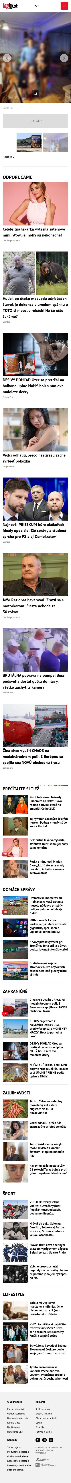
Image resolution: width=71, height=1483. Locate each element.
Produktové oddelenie (18, 1451)
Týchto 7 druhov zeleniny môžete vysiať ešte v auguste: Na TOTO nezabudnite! (46, 1107)
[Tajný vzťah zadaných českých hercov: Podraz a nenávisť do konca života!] (15, 826)
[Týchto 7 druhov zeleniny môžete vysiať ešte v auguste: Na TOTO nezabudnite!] (15, 1109)
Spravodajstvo (14, 1447)
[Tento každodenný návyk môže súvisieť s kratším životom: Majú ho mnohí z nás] (15, 1151)
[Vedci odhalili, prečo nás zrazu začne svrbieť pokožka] (15, 1130)
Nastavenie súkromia (17, 1418)
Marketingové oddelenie (19, 1465)
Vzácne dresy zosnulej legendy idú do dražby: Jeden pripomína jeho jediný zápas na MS (49, 1272)
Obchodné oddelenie (17, 1456)
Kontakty (12, 1440)
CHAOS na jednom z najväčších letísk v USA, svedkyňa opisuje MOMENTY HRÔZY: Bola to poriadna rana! (48, 1028)
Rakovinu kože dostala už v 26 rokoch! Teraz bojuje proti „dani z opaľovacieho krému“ (48, 1169)
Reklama (40, 1401)
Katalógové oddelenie (18, 1460)
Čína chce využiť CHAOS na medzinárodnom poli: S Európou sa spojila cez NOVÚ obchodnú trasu (48, 1005)
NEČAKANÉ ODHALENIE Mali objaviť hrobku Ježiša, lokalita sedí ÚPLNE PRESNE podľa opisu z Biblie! (49, 1070)
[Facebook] (38, 1440)
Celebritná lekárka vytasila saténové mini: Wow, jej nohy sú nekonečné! (49, 844)
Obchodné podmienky (47, 1418)
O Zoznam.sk (14, 1401)
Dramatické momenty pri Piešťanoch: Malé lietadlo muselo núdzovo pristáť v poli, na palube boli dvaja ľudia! (46, 905)
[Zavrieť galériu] (64, 6)
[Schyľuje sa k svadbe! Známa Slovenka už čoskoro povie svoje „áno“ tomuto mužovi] (15, 1353)
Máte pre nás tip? (15, 1469)
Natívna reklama (44, 1431)
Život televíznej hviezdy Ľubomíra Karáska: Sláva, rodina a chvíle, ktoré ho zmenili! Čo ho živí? (46, 803)
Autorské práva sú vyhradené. (44, 1451)
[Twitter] (51, 1440)
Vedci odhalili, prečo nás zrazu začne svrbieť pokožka (48, 1125)
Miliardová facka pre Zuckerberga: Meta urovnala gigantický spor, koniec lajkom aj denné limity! (48, 926)
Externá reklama (44, 1413)
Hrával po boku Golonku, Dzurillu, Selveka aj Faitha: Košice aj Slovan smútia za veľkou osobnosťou (47, 1229)
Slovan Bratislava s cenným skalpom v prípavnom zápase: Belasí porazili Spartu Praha (49, 1248)
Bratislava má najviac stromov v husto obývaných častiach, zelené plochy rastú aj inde (48, 969)
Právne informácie (16, 1409)
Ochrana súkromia (16, 1413)
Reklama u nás (43, 1409)
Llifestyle (14, 1294)
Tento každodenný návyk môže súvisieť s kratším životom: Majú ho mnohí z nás (47, 1150)
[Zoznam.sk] (42, 1460)
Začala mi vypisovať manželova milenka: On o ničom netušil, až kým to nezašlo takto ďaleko (46, 1308)
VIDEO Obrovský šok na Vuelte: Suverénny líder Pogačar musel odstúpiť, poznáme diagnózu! (45, 1207)
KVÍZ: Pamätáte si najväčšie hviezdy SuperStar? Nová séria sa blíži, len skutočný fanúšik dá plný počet (48, 1330)
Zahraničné (15, 991)
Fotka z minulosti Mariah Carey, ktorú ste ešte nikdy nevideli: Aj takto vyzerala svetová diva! (47, 867)
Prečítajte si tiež (21, 789)
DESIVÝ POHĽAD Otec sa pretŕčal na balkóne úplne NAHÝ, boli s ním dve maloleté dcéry (46, 1049)
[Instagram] (44, 1440)
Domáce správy (19, 889)
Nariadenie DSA (15, 1431)
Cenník (39, 1422)
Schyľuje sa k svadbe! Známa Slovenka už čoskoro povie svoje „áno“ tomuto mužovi (48, 1349)
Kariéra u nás (13, 1422)
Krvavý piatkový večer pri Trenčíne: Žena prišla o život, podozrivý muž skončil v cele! (49, 945)
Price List (40, 1427)
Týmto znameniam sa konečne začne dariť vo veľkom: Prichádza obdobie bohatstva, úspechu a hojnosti (49, 1372)
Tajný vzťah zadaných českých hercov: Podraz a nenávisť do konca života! (49, 822)
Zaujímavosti (16, 1093)
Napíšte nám (13, 1427)
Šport (9, 1193)
